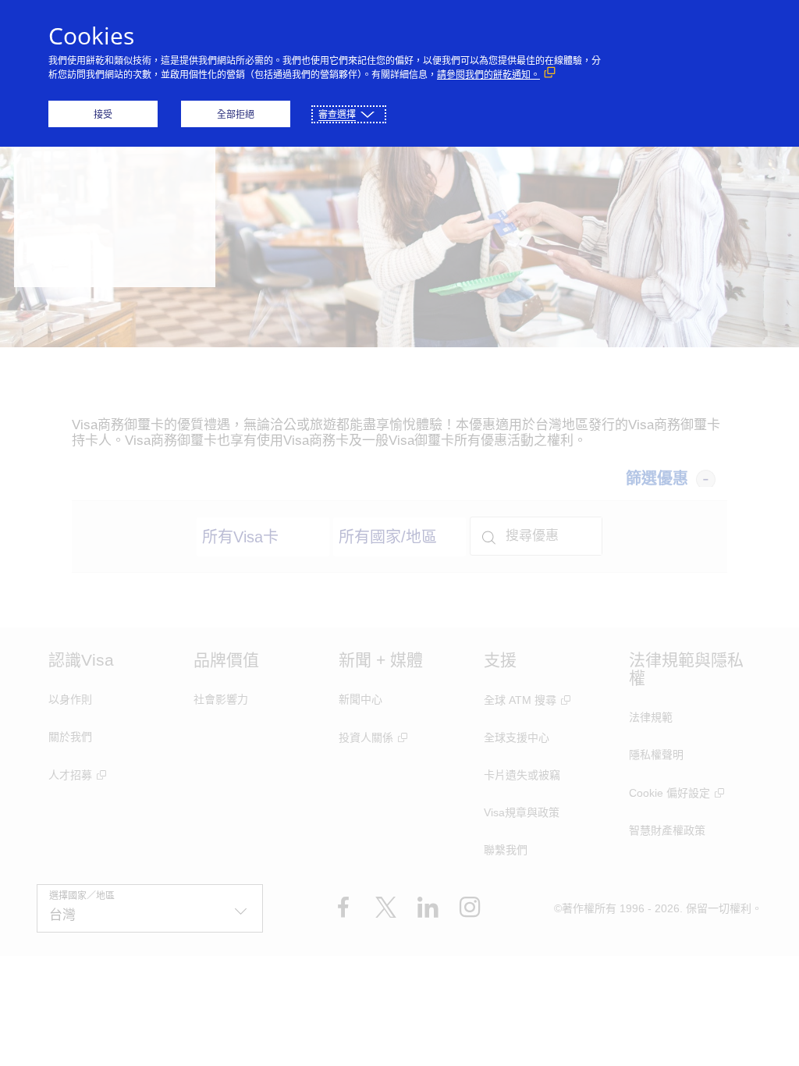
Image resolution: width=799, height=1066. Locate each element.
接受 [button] (103, 114)
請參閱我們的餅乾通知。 (488, 74)
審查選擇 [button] (337, 114)
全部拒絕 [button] (235, 114)
